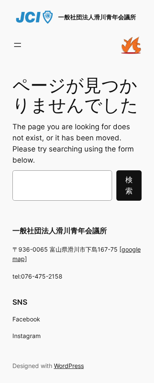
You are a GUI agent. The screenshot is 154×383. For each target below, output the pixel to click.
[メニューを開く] (17, 45)
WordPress (69, 365)
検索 (129, 185)
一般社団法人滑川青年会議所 (97, 17)
